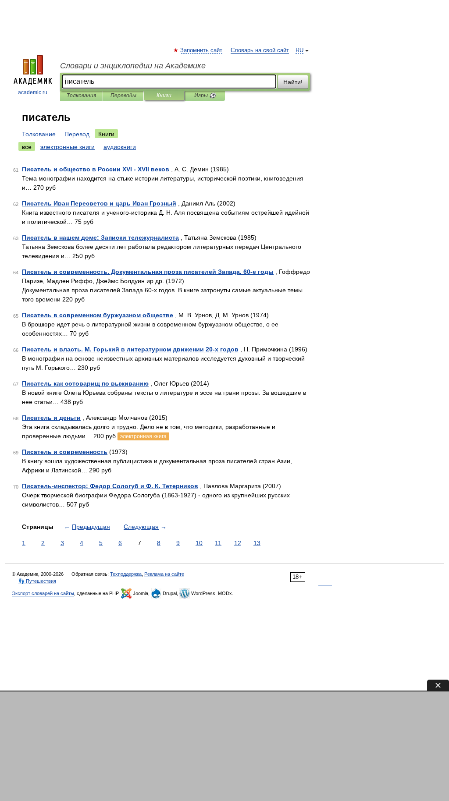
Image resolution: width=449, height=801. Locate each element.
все (27, 146)
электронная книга (143, 436)
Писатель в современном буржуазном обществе (97, 315)
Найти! (293, 81)
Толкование (39, 134)
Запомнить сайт (201, 50)
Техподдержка (126, 574)
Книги (164, 95)
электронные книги (67, 146)
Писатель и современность (64, 451)
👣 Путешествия (37, 581)
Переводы (123, 95)
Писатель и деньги (51, 417)
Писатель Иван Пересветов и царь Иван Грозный (99, 203)
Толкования (81, 95)
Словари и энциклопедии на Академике (133, 65)
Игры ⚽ (205, 95)
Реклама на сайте (164, 574)
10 (199, 542)
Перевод (76, 134)
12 (237, 542)
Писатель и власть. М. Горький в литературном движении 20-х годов (130, 349)
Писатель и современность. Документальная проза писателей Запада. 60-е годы (148, 271)
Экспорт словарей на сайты (43, 593)
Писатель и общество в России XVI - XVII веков (95, 169)
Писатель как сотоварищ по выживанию (85, 383)
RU (299, 50)
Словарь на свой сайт (260, 50)
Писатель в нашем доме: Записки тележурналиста (100, 237)
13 (256, 542)
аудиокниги (119, 146)
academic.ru (32, 92)
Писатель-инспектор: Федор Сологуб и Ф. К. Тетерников (110, 485)
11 (218, 542)
